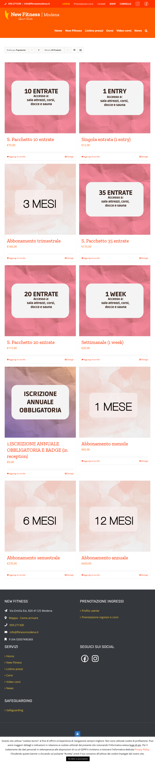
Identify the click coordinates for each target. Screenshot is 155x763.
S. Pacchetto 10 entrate (30, 139)
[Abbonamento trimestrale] (40, 199)
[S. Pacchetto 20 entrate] (40, 300)
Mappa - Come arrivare (23, 618)
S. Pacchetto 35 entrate (105, 241)
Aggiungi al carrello (17, 156)
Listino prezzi (14, 669)
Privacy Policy (142, 749)
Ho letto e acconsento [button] (78, 758)
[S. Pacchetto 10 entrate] (40, 97)
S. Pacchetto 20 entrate (31, 342)
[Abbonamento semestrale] (40, 516)
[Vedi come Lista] (80, 50)
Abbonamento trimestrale (34, 241)
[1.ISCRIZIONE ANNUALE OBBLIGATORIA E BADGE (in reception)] (40, 402)
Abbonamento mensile (104, 444)
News (9, 688)
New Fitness (14, 662)
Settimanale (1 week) (102, 342)
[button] (146, 30)
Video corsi (13, 682)
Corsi (9, 675)
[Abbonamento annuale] (114, 516)
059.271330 (14, 3)
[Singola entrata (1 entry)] (114, 97)
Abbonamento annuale (104, 558)
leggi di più (135, 745)
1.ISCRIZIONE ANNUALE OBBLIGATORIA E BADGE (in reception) (37, 450)
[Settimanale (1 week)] (114, 300)
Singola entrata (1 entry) (106, 139)
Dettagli (70, 156)
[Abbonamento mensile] (114, 402)
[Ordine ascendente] (39, 50)
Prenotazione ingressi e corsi (100, 617)
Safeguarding (14, 710)
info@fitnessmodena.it (37, 3)
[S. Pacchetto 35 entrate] (114, 199)
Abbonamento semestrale (33, 558)
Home (10, 656)
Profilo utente (90, 610)
